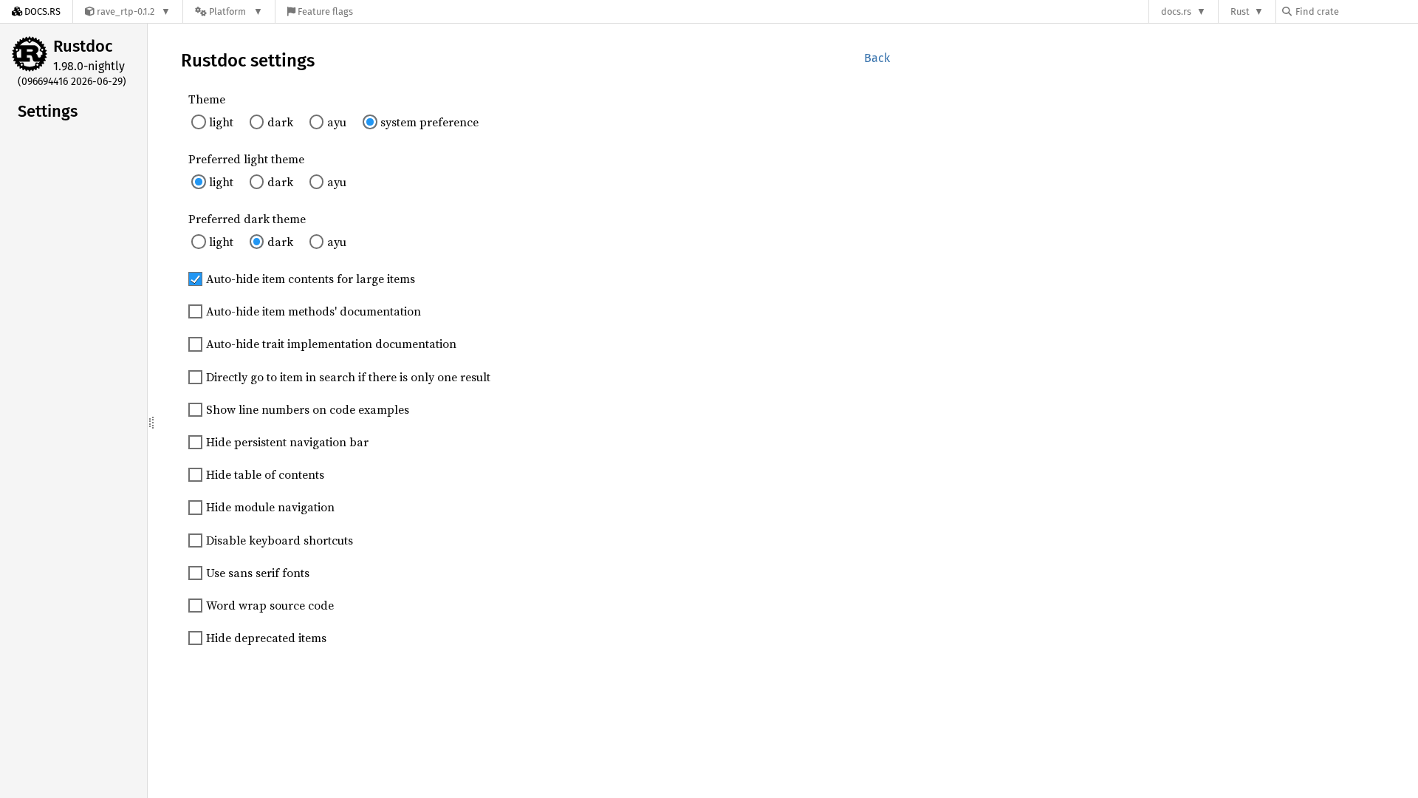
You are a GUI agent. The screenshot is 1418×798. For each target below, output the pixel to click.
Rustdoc (83, 46)
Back (877, 58)
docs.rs (1176, 11)
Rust (1240, 11)
